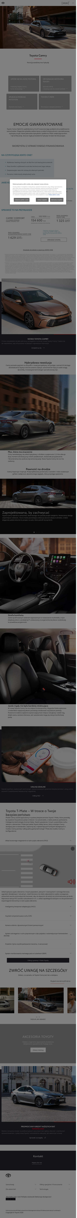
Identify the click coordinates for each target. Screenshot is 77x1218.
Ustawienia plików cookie (22, 199)
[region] (38, 191)
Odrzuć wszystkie (42, 199)
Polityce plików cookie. (54, 194)
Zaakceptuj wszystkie (56, 199)
